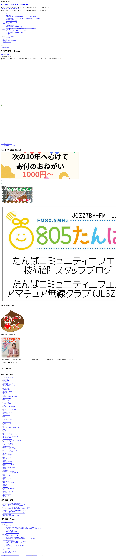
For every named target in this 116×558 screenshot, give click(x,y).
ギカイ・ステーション (8, 417)
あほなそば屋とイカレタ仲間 (10, 396)
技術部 (4, 477)
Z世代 (4, 393)
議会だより (6, 489)
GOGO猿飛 (6, 381)
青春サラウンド (7, 494)
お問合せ (8, 37)
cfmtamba (3, 54)
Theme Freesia (29, 555)
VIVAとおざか (6, 388)
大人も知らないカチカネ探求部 (10, 472)
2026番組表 (6, 23)
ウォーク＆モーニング (8, 408)
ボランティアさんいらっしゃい (10, 450)
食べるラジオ (6, 495)
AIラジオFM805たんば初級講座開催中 (12, 503)
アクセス (5, 39)
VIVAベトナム (6, 389)
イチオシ (5, 399)
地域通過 (5, 470)
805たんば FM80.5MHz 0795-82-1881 (15, 4)
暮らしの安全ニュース (8, 480)
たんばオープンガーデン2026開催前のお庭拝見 (14, 510)
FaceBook (8, 33)
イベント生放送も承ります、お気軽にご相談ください (16, 508)
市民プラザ (6, 474)
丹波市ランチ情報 (10, 19)
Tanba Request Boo (7, 387)
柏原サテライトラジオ (8, 482)
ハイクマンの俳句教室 (8, 447)
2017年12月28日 (8, 54)
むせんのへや (6, 453)
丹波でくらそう (7, 457)
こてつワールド (7, 422)
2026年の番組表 (7, 514)
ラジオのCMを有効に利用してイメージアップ (17, 30)
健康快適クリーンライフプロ (10, 464)
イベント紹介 (6, 402)
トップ (4, 14)
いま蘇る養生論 (7, 403)
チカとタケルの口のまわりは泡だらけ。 (13, 440)
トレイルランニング (8, 444)
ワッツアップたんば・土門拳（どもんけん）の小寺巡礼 (16, 507)
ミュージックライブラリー (9, 451)
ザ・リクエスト (7, 424)
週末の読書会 (6, 492)
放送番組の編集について (12, 25)
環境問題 (5, 485)
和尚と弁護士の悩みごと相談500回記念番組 (13, 505)
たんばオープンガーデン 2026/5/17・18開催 (14, 513)
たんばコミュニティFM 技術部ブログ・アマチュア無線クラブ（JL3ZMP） (24, 18)
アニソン (5, 395)
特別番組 (3, 47)
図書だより (6, 468)
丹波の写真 (6, 458)
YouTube (5, 392)
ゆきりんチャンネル (8, 454)
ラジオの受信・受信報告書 (9, 40)
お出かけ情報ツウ (7, 412)
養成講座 (5, 496)
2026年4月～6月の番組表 (9, 511)
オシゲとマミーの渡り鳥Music (10, 409)
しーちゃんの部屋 (7, 433)
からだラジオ (6, 416)
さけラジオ (6, 429)
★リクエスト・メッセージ (9, 36)
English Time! (6, 380)
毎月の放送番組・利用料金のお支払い (15, 26)
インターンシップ (7, 405)
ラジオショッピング (8, 456)
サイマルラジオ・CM (8, 29)
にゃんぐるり (6, 446)
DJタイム (5, 379)
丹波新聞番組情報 (7, 463)
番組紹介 (7, 47)
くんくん (5, 420)
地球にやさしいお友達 (8, 471)
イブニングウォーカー (8, 400)
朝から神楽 (6, 481)
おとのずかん (6, 410)
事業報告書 (8, 15)
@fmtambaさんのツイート (7, 522)
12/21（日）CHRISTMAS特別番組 (11, 515)
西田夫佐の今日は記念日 (9, 488)
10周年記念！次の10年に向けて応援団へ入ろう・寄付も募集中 (21, 16)
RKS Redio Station (7, 384)
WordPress (35, 555)
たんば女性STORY (7, 437)
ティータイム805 (7, 441)
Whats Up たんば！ (7, 391)
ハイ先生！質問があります (9, 448)
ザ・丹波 (5, 426)
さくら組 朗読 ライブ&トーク (11, 427)
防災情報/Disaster (7, 42)
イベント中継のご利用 (11, 21)
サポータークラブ (7, 432)
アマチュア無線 (7, 398)
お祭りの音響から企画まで (12, 22)
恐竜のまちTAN (7, 475)
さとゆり (5, 430)
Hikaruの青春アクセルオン (9, 383)
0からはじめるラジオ (8, 377)
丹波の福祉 (6, 460)
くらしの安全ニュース (8, 419)
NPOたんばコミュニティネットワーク (15, 35)
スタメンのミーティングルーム (10, 436)
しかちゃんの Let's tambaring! (10, 434)
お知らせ (5, 413)
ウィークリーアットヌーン (9, 406)
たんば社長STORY (7, 439)
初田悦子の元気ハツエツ (9, 467)
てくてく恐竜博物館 (8, 443)
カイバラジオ (6, 415)
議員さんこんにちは (8, 491)
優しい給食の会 (7, 465)
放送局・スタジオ (7, 478)
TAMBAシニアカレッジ (9, 385)
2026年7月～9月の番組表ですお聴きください (14, 504)
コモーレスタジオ (7, 423)
